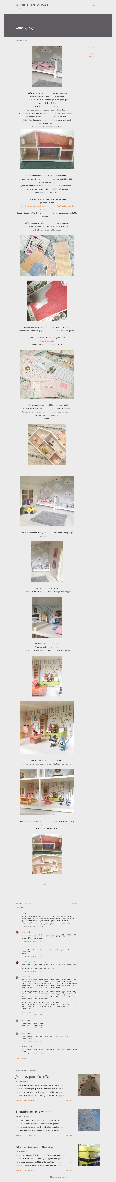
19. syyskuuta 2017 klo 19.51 (32, 971)
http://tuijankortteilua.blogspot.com (36, 962)
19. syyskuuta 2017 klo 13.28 (32, 957)
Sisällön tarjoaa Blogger (59, 1177)
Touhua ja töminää (31, 5)
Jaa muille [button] (91, 47)
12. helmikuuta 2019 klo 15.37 (33, 1054)
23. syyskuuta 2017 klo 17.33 (32, 1028)
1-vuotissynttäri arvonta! (33, 1111)
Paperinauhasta (47, 341)
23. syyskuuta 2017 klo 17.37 (32, 1041)
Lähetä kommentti (22, 1058)
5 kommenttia (29, 1170)
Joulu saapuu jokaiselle (32, 1076)
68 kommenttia (29, 1100)
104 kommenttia (29, 1135)
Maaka (23, 977)
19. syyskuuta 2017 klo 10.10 (32, 942)
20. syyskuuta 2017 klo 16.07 (32, 1015)
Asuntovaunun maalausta (34, 1146)
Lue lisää (69, 1100)
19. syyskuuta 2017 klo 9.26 (32, 927)
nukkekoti (90, 56)
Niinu (23, 932)
